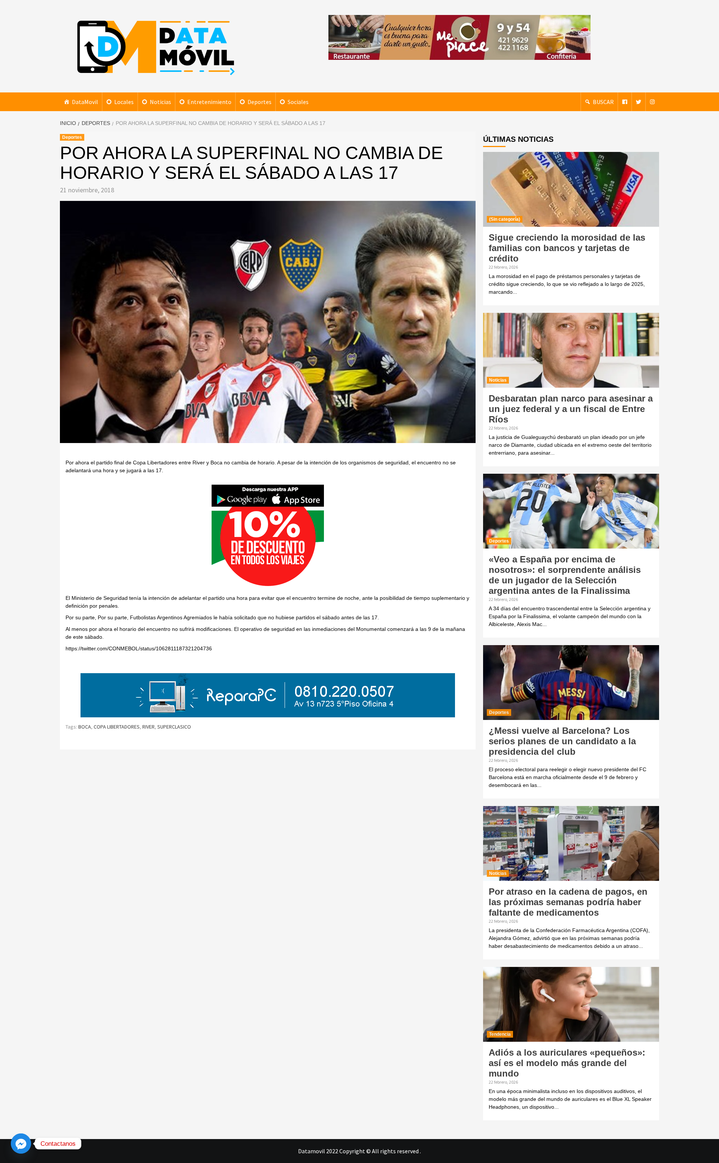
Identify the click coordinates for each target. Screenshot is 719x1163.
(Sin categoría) (504, 219)
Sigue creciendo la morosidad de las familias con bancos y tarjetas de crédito (567, 247)
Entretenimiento (209, 102)
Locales (124, 102)
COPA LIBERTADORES (117, 726)
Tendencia (500, 1034)
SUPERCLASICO (174, 726)
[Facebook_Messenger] (21, 1143)
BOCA (84, 726)
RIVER (148, 726)
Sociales (298, 102)
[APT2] (268, 537)
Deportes (259, 102)
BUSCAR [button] (603, 102)
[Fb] (624, 101)
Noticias (160, 102)
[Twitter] (638, 101)
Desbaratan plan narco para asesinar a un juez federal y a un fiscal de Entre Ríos (571, 408)
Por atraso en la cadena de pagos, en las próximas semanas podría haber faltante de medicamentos (568, 902)
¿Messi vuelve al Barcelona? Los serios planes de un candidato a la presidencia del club (562, 741)
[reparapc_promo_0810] (268, 694)
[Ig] (652, 101)
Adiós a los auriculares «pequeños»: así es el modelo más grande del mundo (567, 1062)
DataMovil (85, 102)
